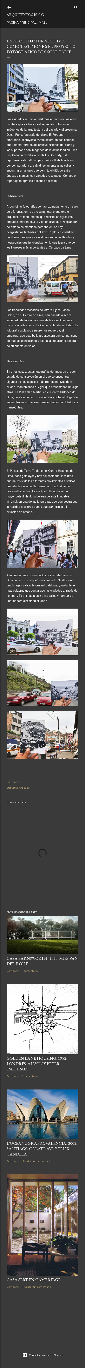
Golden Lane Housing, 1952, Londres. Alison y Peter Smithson (37, 1064)
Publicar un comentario (36, 1161)
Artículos (24, 787)
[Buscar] (75, 6)
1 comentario (30, 970)
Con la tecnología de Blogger (46, 1355)
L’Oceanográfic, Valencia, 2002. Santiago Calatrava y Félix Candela (42, 1149)
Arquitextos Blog (25, 14)
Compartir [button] (13, 781)
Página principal (22, 22)
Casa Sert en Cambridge (33, 1279)
